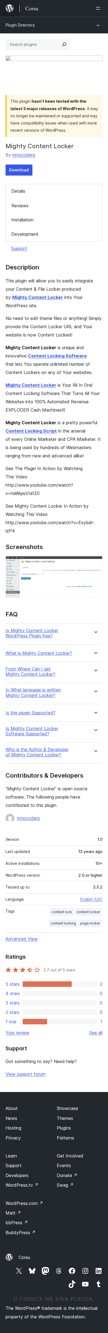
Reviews (20, 205)
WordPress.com (24, 1203)
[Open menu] (99, 8)
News (11, 1118)
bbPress (17, 1222)
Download (19, 170)
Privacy (13, 1138)
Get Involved (70, 1156)
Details (18, 191)
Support (19, 248)
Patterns (65, 1138)
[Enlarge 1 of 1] (95, 563)
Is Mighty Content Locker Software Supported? (32, 731)
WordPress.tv (22, 1185)
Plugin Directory (20, 25)
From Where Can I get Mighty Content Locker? (30, 671)
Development (24, 234)
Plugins (64, 1128)
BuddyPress (21, 1232)
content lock (62, 912)
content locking (63, 923)
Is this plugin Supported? (30, 712)
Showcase (67, 1108)
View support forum (25, 1074)
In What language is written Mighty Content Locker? (33, 692)
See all (95, 1032)
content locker (88, 912)
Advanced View (22, 939)
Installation (22, 219)
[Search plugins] (64, 44)
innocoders (23, 155)
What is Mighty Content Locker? (39, 653)
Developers (17, 1175)
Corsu (24, 1257)
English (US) (91, 899)
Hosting (13, 1128)
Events (64, 1165)
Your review (17, 1032)
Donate (67, 1175)
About (12, 1108)
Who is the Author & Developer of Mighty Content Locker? (37, 752)
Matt (13, 1213)
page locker (90, 923)
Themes (65, 1118)
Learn (11, 1156)
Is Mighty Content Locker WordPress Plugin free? (32, 633)
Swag (65, 1185)
